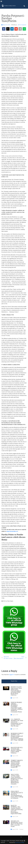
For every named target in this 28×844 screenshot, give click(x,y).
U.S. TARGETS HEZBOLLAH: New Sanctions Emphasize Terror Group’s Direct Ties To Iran (17, 722)
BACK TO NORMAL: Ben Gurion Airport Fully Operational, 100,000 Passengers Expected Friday (17, 809)
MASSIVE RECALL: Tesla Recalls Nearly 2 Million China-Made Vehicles (17, 750)
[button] (1, 1)
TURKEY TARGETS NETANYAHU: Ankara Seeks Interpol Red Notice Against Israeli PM (17, 763)
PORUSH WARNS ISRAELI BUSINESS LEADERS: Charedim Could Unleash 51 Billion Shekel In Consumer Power (16, 707)
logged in (11, 674)
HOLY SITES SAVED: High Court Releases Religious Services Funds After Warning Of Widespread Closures (17, 779)
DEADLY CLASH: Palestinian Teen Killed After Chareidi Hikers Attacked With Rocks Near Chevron (16, 691)
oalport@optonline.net (12, 531)
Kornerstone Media (19, 842)
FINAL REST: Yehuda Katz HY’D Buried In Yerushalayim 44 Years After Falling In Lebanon (17, 794)
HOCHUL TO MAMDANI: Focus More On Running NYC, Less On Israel (16, 824)
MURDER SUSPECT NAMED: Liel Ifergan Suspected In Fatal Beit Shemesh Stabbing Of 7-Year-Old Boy (17, 736)
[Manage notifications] (24, 841)
